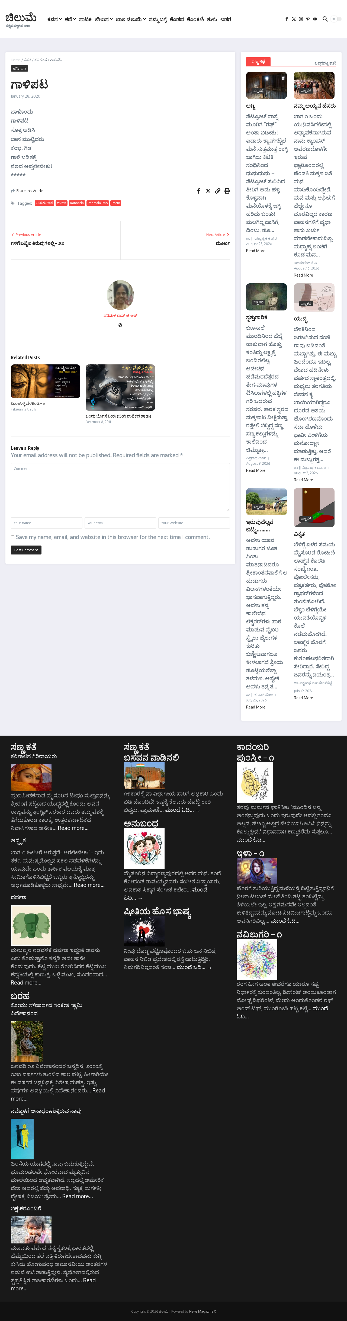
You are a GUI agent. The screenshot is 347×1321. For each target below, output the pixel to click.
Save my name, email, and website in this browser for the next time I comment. (113, 536)
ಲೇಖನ (102, 19)
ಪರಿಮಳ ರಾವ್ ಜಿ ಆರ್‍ (120, 315)
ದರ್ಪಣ (18, 896)
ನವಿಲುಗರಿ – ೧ (259, 933)
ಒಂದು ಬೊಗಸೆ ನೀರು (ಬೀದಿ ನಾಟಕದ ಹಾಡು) (118, 415)
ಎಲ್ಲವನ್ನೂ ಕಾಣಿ (325, 63)
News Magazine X (202, 1311)
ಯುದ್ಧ (300, 318)
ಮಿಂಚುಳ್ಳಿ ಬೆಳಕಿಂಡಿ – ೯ (28, 403)
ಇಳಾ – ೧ (250, 852)
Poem (116, 203)
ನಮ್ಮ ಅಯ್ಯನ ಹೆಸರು (315, 105)
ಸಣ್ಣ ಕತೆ (24, 746)
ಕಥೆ (68, 19)
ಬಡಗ (225, 19)
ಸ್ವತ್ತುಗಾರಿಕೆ (257, 316)
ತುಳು (212, 19)
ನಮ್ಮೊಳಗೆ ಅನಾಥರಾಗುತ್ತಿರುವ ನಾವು (46, 1110)
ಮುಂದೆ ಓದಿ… (183, 809)
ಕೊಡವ (177, 19)
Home (16, 59)
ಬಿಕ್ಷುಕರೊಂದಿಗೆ (26, 1208)
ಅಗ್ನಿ (250, 105)
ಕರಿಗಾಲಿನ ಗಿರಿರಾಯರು (34, 755)
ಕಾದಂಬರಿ (253, 746)
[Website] (120, 325)
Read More (255, 250)
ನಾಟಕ (85, 19)
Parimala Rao (98, 203)
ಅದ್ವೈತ (18, 840)
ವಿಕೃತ (299, 533)
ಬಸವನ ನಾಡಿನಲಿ (151, 757)
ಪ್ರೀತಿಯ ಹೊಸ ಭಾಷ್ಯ (157, 910)
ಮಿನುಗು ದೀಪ (44, 203)
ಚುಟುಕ (61, 203)
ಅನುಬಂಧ (141, 822)
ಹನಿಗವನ (40, 59)
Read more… (73, 827)
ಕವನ (52, 19)
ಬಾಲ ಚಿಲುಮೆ (129, 19)
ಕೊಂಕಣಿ (195, 19)
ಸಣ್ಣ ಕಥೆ (258, 61)
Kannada (77, 203)
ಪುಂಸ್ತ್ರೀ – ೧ (255, 757)
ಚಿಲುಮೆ (21, 17)
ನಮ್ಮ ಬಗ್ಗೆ (158, 19)
